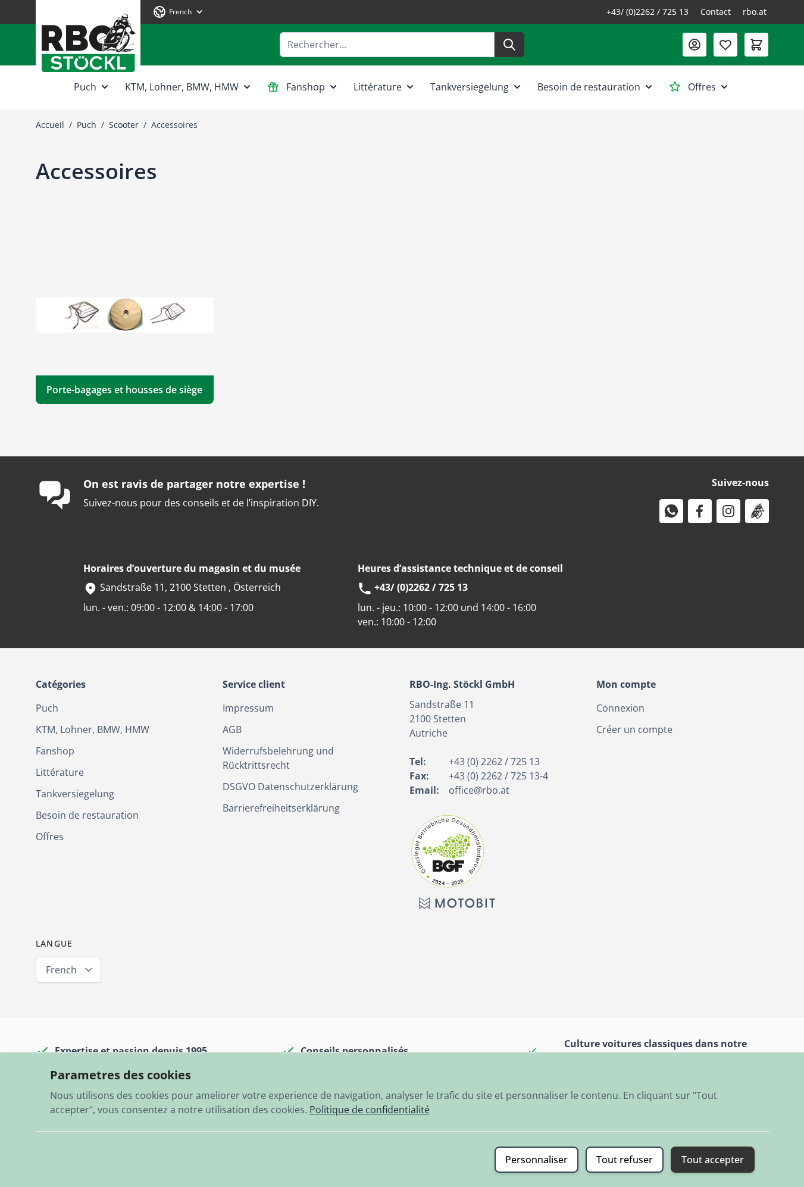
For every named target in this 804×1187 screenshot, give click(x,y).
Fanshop (305, 86)
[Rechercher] (509, 44)
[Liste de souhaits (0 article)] (725, 45)
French (61, 969)
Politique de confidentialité (369, 1109)
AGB (232, 729)
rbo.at (755, 11)
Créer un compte (634, 729)
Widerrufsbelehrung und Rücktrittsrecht (278, 758)
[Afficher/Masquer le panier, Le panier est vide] (756, 45)
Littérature (377, 86)
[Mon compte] (694, 45)
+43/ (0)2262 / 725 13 (647, 11)
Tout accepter (712, 1159)
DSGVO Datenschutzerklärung (290, 786)
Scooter (124, 124)
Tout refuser (624, 1159)
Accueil (50, 124)
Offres (702, 86)
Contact (715, 11)
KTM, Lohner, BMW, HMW (182, 86)
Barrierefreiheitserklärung (281, 808)
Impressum (248, 708)
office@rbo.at (479, 790)
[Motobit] (457, 903)
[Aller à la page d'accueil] (88, 38)
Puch (85, 86)
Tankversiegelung (469, 86)
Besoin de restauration (588, 86)
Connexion (620, 708)
